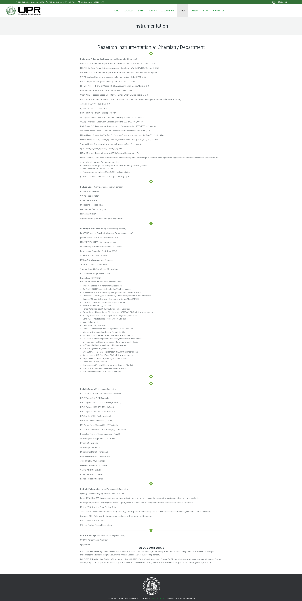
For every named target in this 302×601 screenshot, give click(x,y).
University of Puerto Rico (174, 598)
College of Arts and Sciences (140, 598)
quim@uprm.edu (86, 2)
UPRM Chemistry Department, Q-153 (31, 2)
